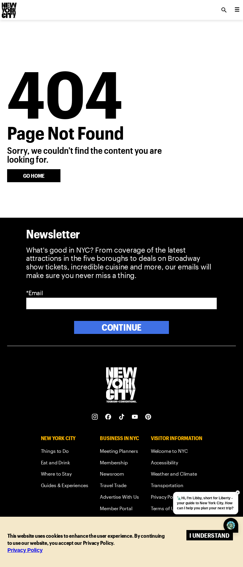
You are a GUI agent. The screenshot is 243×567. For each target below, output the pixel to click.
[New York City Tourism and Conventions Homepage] (121, 385)
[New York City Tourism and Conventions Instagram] (95, 417)
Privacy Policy (25, 550)
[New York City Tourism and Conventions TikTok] (121, 417)
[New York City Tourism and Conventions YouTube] (135, 417)
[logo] (8, 8)
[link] (64, 452)
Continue (122, 327)
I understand (209, 535)
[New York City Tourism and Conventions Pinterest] (148, 417)
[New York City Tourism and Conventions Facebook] (108, 417)
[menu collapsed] (237, 10)
